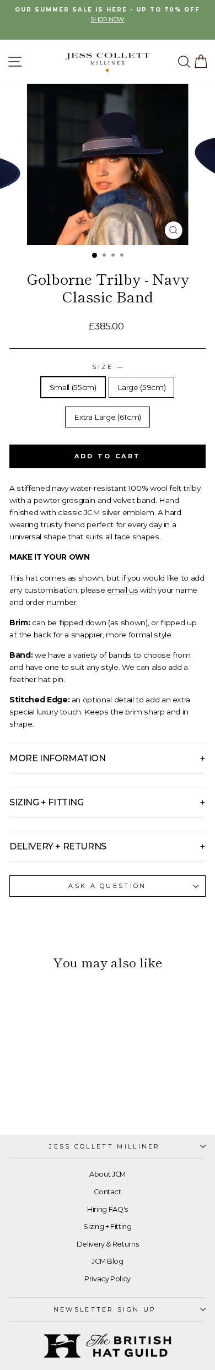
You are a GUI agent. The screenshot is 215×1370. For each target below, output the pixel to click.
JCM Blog (107, 1261)
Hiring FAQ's (107, 1209)
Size (107, 367)
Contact (107, 1192)
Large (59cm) (141, 387)
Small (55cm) (73, 387)
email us (122, 590)
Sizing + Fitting (107, 1226)
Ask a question (107, 886)
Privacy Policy (107, 1279)
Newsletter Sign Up (105, 1309)
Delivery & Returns (108, 1244)
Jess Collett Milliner (104, 1146)
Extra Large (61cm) (107, 417)
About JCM (107, 1174)
